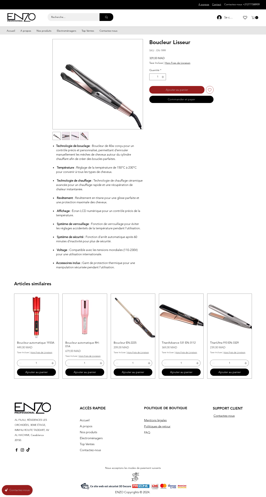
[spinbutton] (157, 77)
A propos (86, 426)
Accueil (85, 420)
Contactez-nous (90, 450)
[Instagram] (22, 450)
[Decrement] (152, 77)
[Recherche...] (106, 17)
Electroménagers (91, 438)
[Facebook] (16, 450)
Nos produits (88, 432)
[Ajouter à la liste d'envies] (210, 90)
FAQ (147, 432)
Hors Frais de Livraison (177, 62)
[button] (255, 17)
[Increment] (163, 77)
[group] (133, 336)
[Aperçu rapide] (36, 316)
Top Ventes (87, 444)
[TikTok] (28, 450)
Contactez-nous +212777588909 (242, 4)
